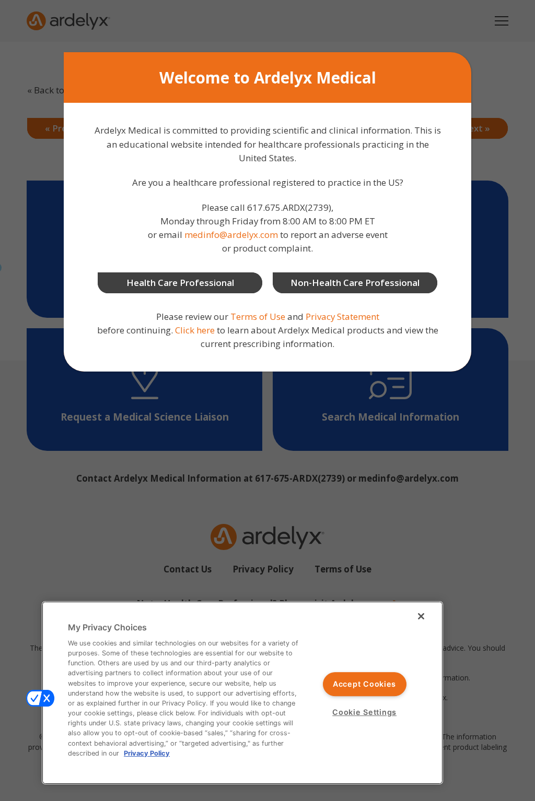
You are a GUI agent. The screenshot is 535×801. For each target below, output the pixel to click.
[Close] (421, 616)
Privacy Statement (342, 316)
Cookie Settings (364, 712)
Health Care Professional (180, 283)
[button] (40, 698)
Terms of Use (257, 316)
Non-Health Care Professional (355, 283)
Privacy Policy (147, 753)
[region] (242, 692)
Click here (195, 330)
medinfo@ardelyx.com (231, 235)
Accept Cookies (364, 684)
